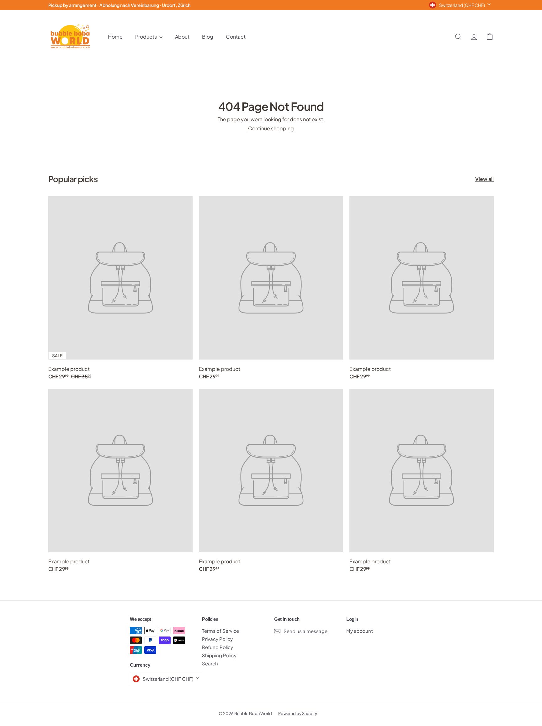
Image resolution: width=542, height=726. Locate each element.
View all (484, 179)
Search (210, 663)
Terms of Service (220, 631)
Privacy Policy (217, 639)
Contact (236, 36)
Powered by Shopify (297, 713)
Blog (207, 36)
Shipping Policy (219, 655)
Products (146, 36)
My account (359, 631)
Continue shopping (271, 128)
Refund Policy (217, 647)
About (182, 36)
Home (115, 36)
